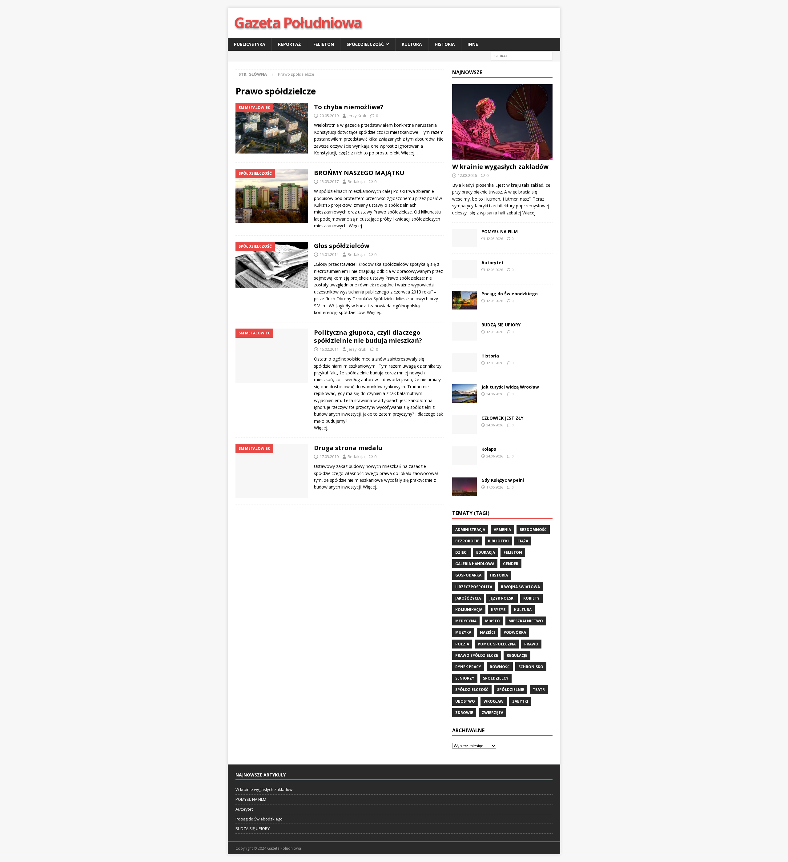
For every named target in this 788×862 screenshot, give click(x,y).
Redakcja (356, 181)
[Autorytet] (464, 269)
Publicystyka (249, 44)
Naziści (487, 632)
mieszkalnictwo (526, 621)
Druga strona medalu (348, 448)
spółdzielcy (496, 678)
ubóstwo (465, 701)
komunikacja (468, 609)
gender (510, 563)
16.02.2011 (329, 349)
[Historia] (464, 362)
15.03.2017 (329, 181)
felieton (513, 552)
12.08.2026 (467, 175)
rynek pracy (468, 666)
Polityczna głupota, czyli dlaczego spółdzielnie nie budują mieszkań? (368, 336)
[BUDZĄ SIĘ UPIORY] (464, 331)
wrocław (494, 701)
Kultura (412, 44)
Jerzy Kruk (357, 115)
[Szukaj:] (522, 56)
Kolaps (488, 449)
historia (499, 575)
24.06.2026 (494, 394)
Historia (445, 44)
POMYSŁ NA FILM (499, 231)
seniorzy (464, 678)
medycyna (465, 621)
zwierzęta (492, 712)
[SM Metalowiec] (271, 128)
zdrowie (464, 712)
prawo (531, 644)
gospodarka (468, 575)
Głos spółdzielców (341, 245)
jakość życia (468, 598)
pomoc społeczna (497, 644)
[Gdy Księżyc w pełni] (464, 486)
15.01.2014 (329, 254)
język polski (502, 598)
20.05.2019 (329, 115)
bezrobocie (467, 541)
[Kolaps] (464, 455)
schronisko (530, 666)
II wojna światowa (520, 586)
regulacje (517, 655)
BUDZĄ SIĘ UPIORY (501, 325)
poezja (462, 644)
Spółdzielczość (365, 44)
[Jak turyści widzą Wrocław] (464, 393)
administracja (470, 529)
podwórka (515, 632)
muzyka (463, 632)
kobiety (531, 598)
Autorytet (492, 262)
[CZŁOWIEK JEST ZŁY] (464, 424)
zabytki (520, 701)
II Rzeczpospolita (473, 586)
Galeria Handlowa (474, 563)
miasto (492, 621)
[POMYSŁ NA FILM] (464, 238)
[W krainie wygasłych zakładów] (502, 122)
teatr (539, 689)
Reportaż (289, 44)
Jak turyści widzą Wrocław (510, 387)
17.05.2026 (494, 487)
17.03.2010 (329, 456)
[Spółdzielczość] (271, 196)
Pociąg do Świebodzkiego (509, 294)
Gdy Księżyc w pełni (502, 480)
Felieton (323, 44)
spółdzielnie (510, 689)
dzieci (461, 552)
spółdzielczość (471, 689)
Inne (473, 44)
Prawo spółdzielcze (476, 655)
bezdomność (533, 529)
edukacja (485, 552)
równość (500, 666)
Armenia (502, 529)
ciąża (522, 541)
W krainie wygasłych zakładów (500, 166)
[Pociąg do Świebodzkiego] (464, 300)
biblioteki (498, 541)
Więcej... (530, 213)
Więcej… (409, 153)
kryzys (498, 609)
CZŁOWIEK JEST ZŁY (502, 418)
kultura (523, 609)
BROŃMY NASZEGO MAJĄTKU (359, 173)
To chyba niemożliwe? (349, 107)
